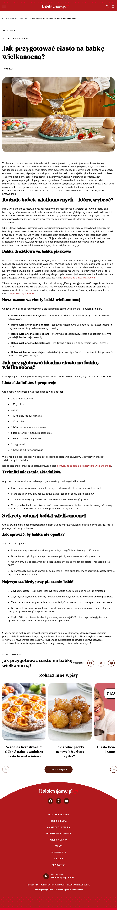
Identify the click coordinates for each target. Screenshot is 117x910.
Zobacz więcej (58, 769)
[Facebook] (50, 801)
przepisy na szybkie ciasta (21, 293)
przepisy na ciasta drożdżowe (79, 277)
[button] (113, 769)
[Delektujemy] (56, 7)
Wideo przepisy (58, 840)
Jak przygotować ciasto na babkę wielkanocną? (53, 19)
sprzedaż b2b (58, 852)
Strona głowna (10, 19)
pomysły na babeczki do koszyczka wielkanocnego (84, 465)
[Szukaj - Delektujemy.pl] (107, 6)
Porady (23, 19)
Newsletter (58, 865)
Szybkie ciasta (59, 821)
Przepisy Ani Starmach (58, 833)
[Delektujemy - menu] (4, 7)
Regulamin (32, 885)
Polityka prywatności (53, 885)
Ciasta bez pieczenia (58, 827)
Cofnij (11, 30)
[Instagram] (58, 801)
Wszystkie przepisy (58, 814)
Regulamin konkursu (78, 885)
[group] (24, 722)
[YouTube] (66, 801)
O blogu (58, 858)
